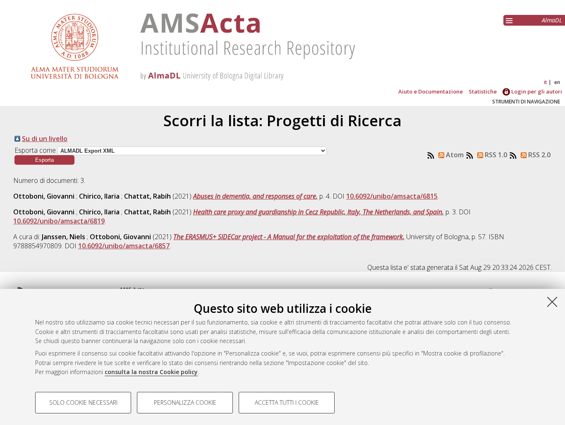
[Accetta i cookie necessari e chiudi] (552, 301)
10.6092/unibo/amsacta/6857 (124, 245)
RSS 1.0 (495, 154)
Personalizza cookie (185, 402)
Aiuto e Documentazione (430, 91)
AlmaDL (552, 20)
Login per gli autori (536, 91)
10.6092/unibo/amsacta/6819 (59, 221)
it (545, 82)
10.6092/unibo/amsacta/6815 (392, 196)
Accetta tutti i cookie (287, 402)
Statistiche (483, 91)
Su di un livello (44, 138)
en (557, 82)
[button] (44, 160)
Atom (454, 154)
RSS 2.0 (539, 154)
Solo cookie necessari (83, 402)
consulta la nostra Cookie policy (151, 372)
